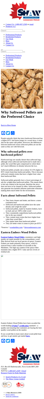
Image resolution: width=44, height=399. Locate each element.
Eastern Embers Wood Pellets (13, 237)
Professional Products (14, 35)
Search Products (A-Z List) (16, 377)
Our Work (9, 39)
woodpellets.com (16, 227)
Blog (7, 41)
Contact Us (10, 45)
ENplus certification (20, 326)
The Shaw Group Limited (15, 379)
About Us (9, 43)
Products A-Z (11, 26)
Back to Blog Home (8, 125)
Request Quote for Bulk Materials (13, 373)
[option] (22, 89)
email (31, 24)
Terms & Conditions (12, 396)
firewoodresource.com (32, 227)
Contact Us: (10, 24)
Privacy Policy (10, 394)
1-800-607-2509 (21, 24)
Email (24, 371)
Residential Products (13, 37)
